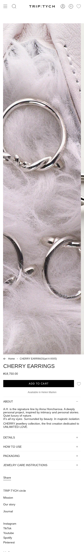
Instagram (9, 523)
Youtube (8, 533)
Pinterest (9, 542)
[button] (14, 6)
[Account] (62, 6)
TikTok (7, 528)
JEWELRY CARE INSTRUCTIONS (25, 465)
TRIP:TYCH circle (14, 490)
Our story (9, 504)
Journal (8, 511)
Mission (8, 497)
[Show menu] (5, 6)
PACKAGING (11, 456)
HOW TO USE (12, 446)
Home (11, 358)
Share (7, 477)
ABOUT (8, 401)
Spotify (7, 537)
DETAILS (9, 437)
